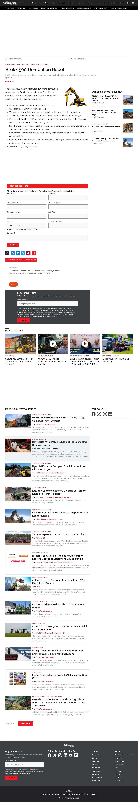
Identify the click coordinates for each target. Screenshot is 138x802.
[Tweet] (23, 253)
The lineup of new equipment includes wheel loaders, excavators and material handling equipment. (58, 501)
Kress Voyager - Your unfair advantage (115, 360)
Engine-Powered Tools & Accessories (47, 696)
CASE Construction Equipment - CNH (51, 633)
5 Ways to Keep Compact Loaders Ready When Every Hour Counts (59, 582)
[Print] (7, 253)
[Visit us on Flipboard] (76, 755)
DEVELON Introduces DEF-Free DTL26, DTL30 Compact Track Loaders (105, 98)
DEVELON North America (46, 424)
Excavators (36, 672)
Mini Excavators (38, 623)
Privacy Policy (52, 316)
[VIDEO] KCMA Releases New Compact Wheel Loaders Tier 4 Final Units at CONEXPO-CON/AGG (84, 362)
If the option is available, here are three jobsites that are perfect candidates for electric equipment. (56, 615)
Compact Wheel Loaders (79, 356)
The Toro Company (44, 611)
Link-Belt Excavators (44, 682)
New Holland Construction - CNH (49, 519)
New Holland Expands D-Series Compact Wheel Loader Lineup (105, 139)
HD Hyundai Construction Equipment (51, 473)
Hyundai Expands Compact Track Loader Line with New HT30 (104, 112)
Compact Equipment (40, 64)
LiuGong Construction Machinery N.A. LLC (53, 497)
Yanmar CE (40, 538)
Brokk (12, 82)
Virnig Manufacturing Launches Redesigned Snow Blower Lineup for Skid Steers (57, 652)
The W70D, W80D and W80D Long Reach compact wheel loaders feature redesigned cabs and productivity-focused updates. (58, 523)
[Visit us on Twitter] (99, 414)
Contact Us (46, 794)
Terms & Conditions (80, 794)
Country (10, 221)
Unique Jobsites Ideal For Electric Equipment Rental (58, 606)
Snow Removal (38, 648)
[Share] (13, 253)
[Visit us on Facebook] (94, 414)
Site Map (93, 794)
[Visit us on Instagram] (105, 414)
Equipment (10, 64)
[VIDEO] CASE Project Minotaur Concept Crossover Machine (52, 361)
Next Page (25, 723)
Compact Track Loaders (41, 414)
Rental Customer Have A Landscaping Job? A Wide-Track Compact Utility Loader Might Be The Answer (58, 702)
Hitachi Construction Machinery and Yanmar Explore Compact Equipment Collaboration (57, 557)
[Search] (127, 3)
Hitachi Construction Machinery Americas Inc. (54, 562)
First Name (12, 193)
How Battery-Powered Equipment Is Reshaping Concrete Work (59, 443)
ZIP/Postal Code (55, 221)
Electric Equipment (39, 488)
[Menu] (133, 3)
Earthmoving (23, 64)
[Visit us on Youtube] (70, 755)
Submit (13, 245)
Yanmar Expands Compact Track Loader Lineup (60, 534)
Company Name (13, 212)
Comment (11, 233)
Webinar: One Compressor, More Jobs (106, 128)
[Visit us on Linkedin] (110, 414)
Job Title (52, 212)
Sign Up (23, 320)
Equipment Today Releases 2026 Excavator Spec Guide (60, 677)
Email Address (13, 203)
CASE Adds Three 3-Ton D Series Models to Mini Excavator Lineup (59, 628)
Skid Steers (9, 356)
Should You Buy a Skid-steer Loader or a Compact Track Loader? (19, 361)
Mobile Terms (39, 316)
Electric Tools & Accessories (44, 601)
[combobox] (36, 59)
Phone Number (54, 203)
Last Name (53, 193)
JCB (38, 587)
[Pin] (28, 253)
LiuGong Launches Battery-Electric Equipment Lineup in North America (59, 492)
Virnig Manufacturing (45, 657)
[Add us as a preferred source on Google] (34, 253)
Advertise (55, 794)
